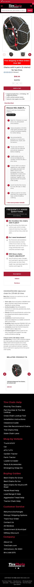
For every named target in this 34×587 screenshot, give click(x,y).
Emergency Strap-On (13, 468)
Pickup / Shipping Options (15, 515)
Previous (4, 54)
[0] (30, 5)
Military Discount (11, 533)
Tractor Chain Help (12, 501)
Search (30, 10)
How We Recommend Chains (17, 426)
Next (29, 54)
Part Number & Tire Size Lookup (14, 411)
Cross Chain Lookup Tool (15, 416)
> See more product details (15, 202)
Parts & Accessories (12, 464)
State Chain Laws (11, 433)
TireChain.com (10, 545)
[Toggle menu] (2, 6)
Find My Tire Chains (12, 407)
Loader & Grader (11, 461)
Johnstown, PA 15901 (13, 549)
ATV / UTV (8, 450)
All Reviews (9, 526)
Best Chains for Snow (13, 478)
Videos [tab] (17, 278)
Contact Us (9, 522)
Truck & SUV (9, 443)
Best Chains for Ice (12, 481)
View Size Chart (9, 103)
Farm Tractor (10, 457)
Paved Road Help (11, 490)
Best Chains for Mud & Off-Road (16, 486)
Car (5, 447)
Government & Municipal (15, 529)
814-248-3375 (6, 1)
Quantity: (17, 80)
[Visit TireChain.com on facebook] (15, 568)
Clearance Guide (11, 423)
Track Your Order (11, 519)
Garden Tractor (10, 454)
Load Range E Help (12, 494)
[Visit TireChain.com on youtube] (18, 568)
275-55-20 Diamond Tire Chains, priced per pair (16, 382)
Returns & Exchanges (13, 512)
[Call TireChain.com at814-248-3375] (2, 2)
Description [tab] (17, 274)
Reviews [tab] (17, 283)
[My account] (28, 5)
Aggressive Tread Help (14, 498)
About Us (8, 542)
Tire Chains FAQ (11, 430)
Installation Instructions (14, 419)
